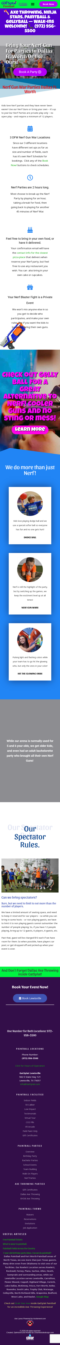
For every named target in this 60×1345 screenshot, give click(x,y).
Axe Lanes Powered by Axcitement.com (30, 1319)
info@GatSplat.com (30, 1084)
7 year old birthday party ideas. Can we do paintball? (27, 1252)
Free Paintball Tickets (12, 1239)
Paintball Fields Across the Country (19, 1248)
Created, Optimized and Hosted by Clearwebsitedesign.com (30, 1333)
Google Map (42, 1296)
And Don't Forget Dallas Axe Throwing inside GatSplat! (30, 972)
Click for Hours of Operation (30, 1065)
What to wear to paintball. (15, 1243)
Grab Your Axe (22, 1303)
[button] (33, 4)
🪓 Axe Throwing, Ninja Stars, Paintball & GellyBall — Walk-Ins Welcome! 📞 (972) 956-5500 (30, 22)
